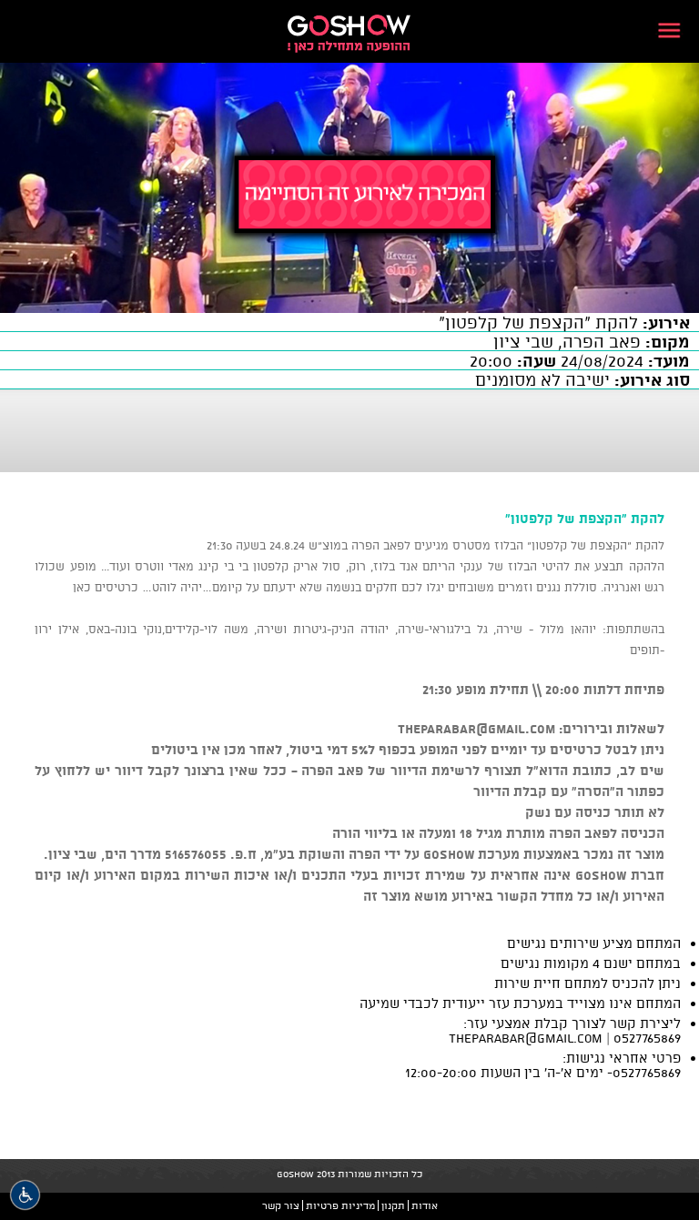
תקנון (393, 1205)
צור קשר (280, 1205)
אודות (424, 1205)
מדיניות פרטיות (340, 1205)
